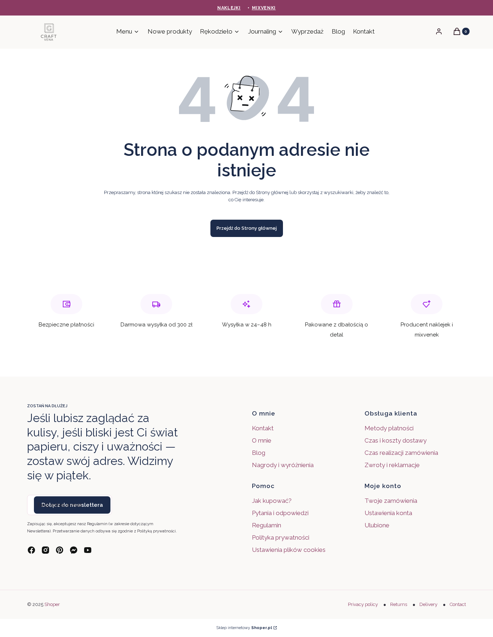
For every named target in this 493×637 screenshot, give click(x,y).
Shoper (52, 604)
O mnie (261, 440)
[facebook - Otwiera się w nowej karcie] (31, 550)
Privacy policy (363, 604)
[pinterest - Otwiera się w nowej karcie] (59, 550)
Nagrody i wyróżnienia (283, 465)
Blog (258, 452)
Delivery (428, 604)
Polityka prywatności (280, 537)
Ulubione (377, 525)
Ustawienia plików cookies (289, 549)
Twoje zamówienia (391, 500)
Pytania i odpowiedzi (280, 513)
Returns (398, 604)
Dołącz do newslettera (72, 505)
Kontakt (263, 428)
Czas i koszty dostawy (396, 440)
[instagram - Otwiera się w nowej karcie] (45, 550)
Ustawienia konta (388, 513)
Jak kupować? (272, 500)
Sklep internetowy (244, 627)
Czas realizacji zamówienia (401, 452)
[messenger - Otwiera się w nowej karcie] (73, 550)
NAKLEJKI (229, 7)
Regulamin (266, 525)
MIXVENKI (264, 7)
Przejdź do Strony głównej (247, 228)
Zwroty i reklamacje (392, 465)
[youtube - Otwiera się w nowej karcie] (87, 550)
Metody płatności (389, 428)
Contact (458, 604)
